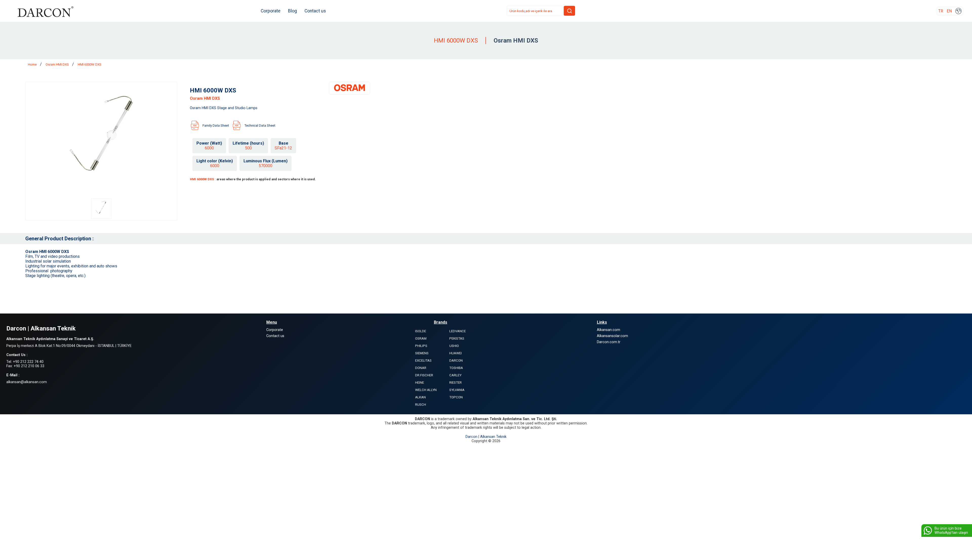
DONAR (420, 368)
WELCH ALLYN (426, 390)
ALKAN (420, 397)
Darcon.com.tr (608, 342)
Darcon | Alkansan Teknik (486, 437)
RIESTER (455, 382)
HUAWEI (455, 353)
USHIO (454, 346)
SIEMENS (422, 353)
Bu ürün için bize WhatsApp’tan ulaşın (951, 530)
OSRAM (421, 338)
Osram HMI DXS (58, 64)
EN (949, 11)
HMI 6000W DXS (90, 64)
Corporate (270, 10)
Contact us (315, 10)
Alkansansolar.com (612, 336)
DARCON (456, 360)
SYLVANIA (456, 390)
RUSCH (420, 404)
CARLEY (455, 375)
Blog (292, 10)
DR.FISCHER (424, 375)
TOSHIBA (456, 368)
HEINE (419, 382)
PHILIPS (421, 346)
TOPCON (456, 397)
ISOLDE (420, 331)
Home (32, 64)
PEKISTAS (456, 338)
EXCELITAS (423, 360)
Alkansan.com (608, 330)
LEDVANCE (457, 331)
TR (940, 11)
